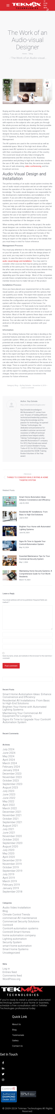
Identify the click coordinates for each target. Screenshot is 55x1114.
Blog (6, 82)
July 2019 (8, 874)
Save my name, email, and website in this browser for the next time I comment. (27, 657)
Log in (6, 968)
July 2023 (8, 791)
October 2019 (11, 867)
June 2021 (9, 832)
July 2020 (8, 850)
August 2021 (10, 825)
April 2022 (9, 805)
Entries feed (10, 972)
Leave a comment (27, 388)
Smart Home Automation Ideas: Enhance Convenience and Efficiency (34, 498)
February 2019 (11, 884)
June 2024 (9, 753)
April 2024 (9, 759)
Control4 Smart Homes (16, 932)
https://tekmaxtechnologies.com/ (32, 405)
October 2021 (11, 818)
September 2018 (12, 891)
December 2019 (12, 860)
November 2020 (12, 836)
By (25, 385)
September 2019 (12, 871)
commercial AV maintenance (20, 918)
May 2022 (8, 801)
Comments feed (12, 975)
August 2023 (10, 787)
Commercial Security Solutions (21, 921)
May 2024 (8, 756)
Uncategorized (11, 952)
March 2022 (10, 808)
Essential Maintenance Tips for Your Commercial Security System (34, 557)
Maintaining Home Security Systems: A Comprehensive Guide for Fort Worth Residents (35, 574)
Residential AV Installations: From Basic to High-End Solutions (33, 513)
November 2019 (12, 864)
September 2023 (12, 784)
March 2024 (10, 763)
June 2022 (9, 798)
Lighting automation (15, 939)
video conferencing (33, 166)
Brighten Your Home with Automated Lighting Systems (34, 528)
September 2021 (12, 822)
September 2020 (12, 843)
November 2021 (12, 815)
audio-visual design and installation (17, 261)
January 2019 (11, 888)
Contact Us (17, 1046)
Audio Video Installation (17, 907)
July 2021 (8, 829)
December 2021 (12, 812)
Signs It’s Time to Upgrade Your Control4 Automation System (32, 543)
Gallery (15, 1040)
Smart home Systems (15, 949)
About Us (16, 1024)
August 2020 (10, 846)
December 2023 (12, 773)
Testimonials (18, 1035)
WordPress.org (11, 979)
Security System (12, 942)
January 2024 (11, 770)
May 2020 (8, 853)
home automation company (19, 935)
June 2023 (9, 794)
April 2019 (9, 877)
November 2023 (12, 777)
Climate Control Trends (16, 914)
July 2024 (8, 749)
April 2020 (9, 857)
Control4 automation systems (20, 928)
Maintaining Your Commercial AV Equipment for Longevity (22, 714)
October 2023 (11, 780)
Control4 (8, 925)
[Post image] (10, 501)
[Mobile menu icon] (7, 5)
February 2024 (11, 766)
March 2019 (10, 881)
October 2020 (11, 839)
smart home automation (17, 945)
